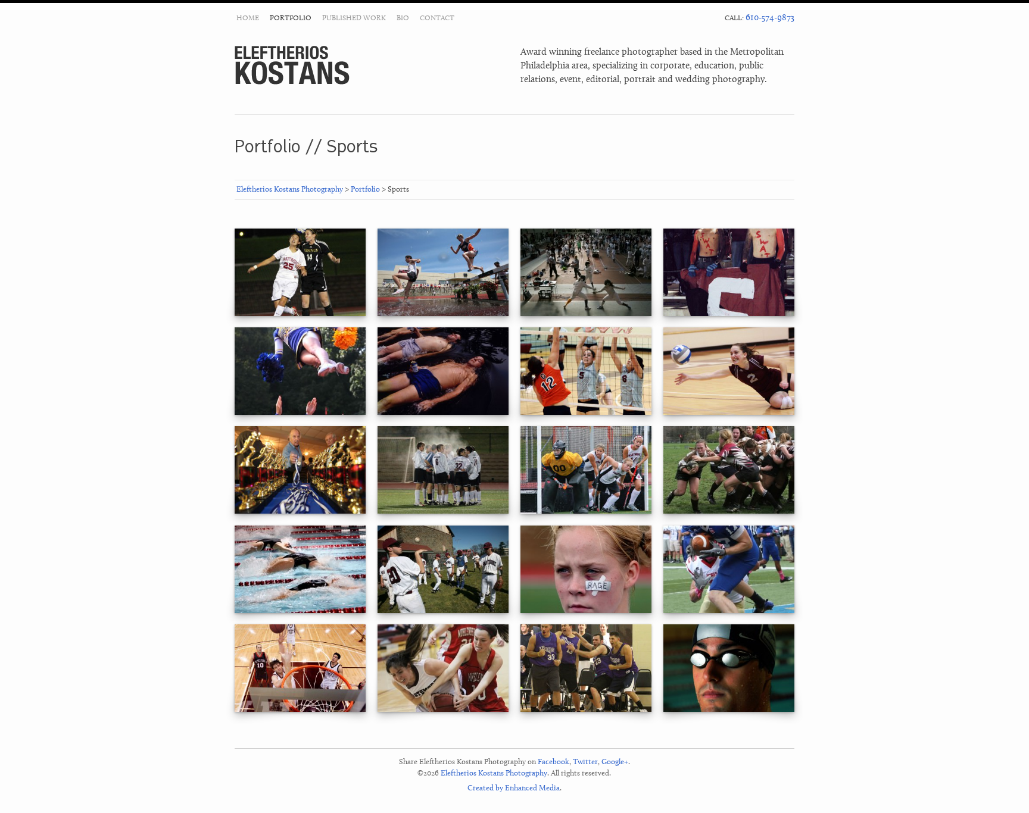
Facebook (553, 762)
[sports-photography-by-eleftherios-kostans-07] (586, 511)
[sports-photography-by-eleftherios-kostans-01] (300, 709)
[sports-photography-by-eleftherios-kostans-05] (729, 709)
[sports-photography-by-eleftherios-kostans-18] (586, 412)
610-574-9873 (770, 18)
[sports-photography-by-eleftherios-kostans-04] (729, 412)
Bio (403, 18)
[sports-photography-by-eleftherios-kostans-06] (729, 313)
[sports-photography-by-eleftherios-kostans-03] (443, 412)
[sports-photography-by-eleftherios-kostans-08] (729, 610)
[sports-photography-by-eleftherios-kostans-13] (586, 709)
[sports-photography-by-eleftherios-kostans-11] (443, 313)
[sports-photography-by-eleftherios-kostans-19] (300, 412)
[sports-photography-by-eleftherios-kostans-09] (729, 511)
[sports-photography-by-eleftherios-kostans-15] (443, 511)
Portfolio (290, 18)
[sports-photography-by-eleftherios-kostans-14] (586, 313)
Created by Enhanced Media (513, 788)
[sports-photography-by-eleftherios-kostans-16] (300, 610)
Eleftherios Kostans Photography (292, 65)
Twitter (585, 762)
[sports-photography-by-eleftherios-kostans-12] (586, 610)
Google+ (614, 762)
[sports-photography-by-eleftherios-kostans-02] (443, 610)
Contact (437, 18)
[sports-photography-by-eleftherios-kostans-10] (443, 709)
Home (247, 18)
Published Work (354, 18)
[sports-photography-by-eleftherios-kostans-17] (300, 511)
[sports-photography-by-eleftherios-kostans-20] (300, 313)
